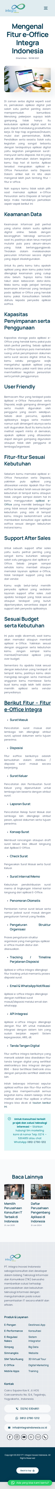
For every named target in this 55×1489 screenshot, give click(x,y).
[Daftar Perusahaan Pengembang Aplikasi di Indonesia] (41, 1191)
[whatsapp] (31, 1437)
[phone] (45, 1437)
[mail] (38, 1437)
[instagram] (17, 1437)
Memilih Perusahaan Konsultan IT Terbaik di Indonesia (13, 1212)
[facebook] (10, 1437)
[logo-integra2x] (15, 4)
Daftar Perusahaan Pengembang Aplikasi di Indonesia (40, 1212)
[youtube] (24, 1437)
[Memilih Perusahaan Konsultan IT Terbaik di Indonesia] (14, 1191)
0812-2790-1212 (36, 1142)
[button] (30, 1483)
